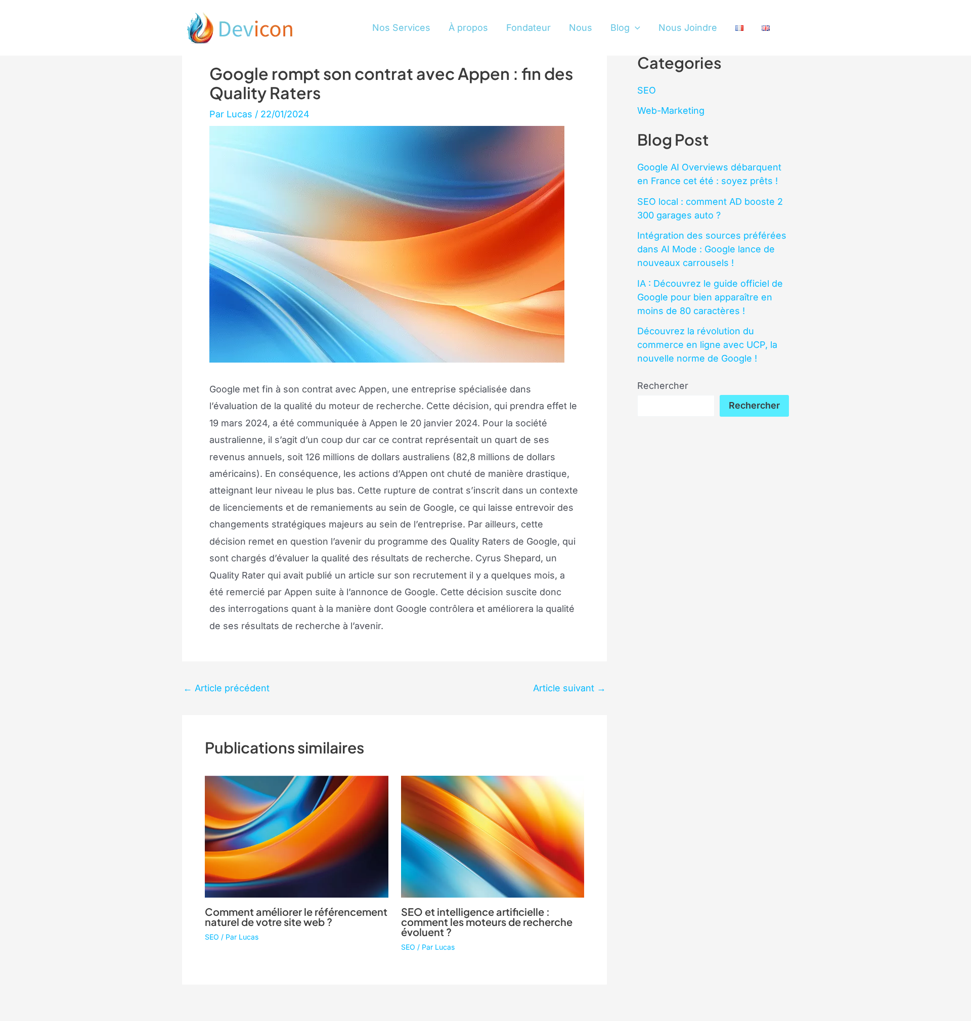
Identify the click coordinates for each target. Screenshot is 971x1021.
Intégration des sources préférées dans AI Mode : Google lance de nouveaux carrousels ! (711, 249)
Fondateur (528, 27)
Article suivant (569, 688)
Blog (620, 27)
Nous (580, 27)
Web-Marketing (670, 110)
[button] (635, 28)
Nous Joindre (687, 27)
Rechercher (662, 385)
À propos (468, 27)
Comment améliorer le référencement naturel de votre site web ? (296, 916)
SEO (212, 937)
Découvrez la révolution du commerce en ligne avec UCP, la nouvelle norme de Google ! (707, 345)
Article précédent (226, 688)
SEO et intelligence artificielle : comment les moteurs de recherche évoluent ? (486, 921)
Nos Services (401, 27)
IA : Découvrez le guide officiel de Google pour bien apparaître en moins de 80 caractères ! (710, 297)
